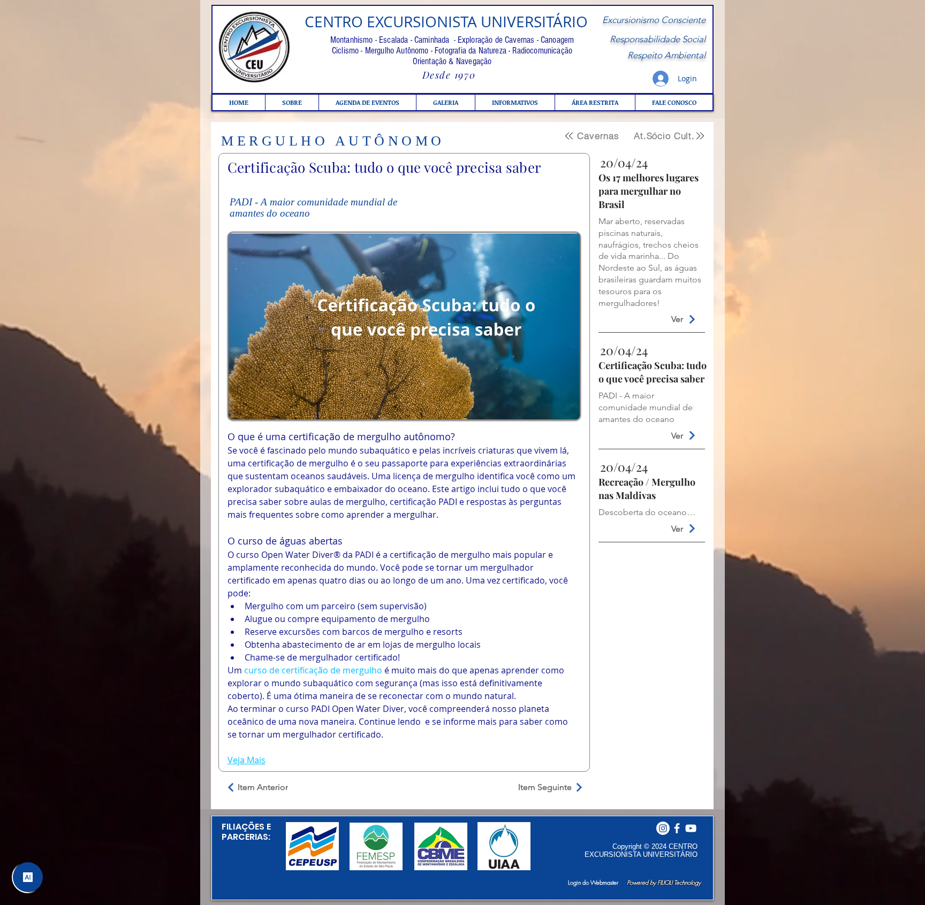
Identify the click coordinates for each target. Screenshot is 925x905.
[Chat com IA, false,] (28, 877)
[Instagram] (663, 828)
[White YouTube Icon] (690, 828)
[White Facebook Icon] (677, 828)
